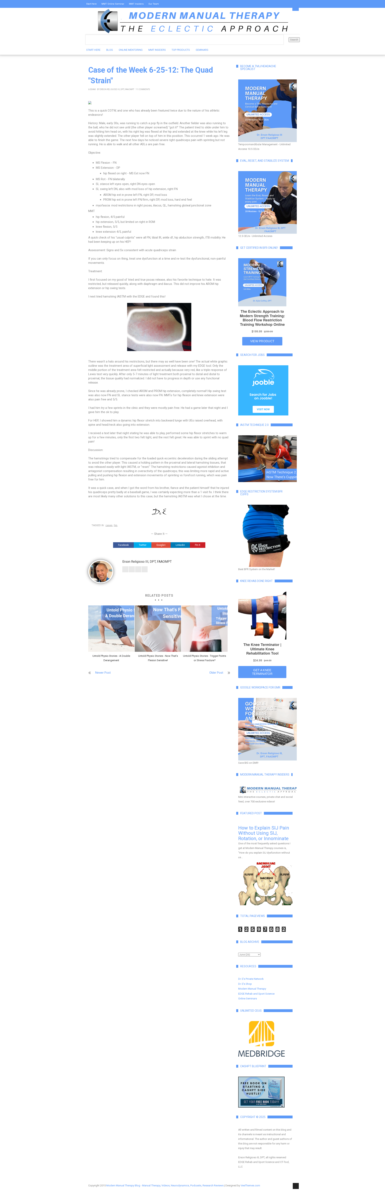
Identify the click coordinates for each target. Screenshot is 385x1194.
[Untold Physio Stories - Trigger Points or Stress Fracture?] (204, 628)
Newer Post (103, 672)
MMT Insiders (136, 4)
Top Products (181, 49)
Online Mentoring (131, 49)
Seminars (202, 49)
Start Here (91, 4)
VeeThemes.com (250, 1185)
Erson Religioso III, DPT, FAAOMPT (117, 89)
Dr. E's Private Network (251, 978)
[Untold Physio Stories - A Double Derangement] (111, 628)
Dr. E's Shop (245, 983)
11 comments (143, 89)
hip (115, 525)
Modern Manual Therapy (252, 988)
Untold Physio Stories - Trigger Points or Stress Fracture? (204, 658)
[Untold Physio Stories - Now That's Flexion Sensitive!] (158, 628)
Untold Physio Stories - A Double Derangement (111, 658)
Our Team (153, 4)
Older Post (216, 672)
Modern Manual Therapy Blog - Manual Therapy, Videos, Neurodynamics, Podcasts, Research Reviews (165, 1185)
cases (108, 525)
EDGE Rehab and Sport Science (256, 993)
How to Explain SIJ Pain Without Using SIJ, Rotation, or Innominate (263, 833)
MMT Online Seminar (112, 4)
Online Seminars (247, 998)
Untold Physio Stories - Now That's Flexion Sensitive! (158, 658)
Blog (109, 49)
